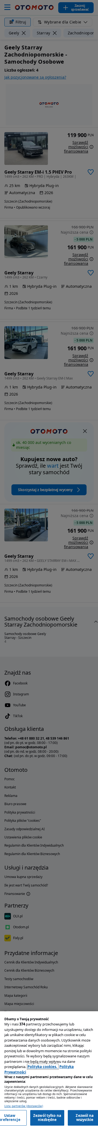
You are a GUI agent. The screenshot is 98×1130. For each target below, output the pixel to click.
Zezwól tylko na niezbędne (47, 1117)
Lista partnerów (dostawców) (23, 1106)
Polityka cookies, (42, 1066)
